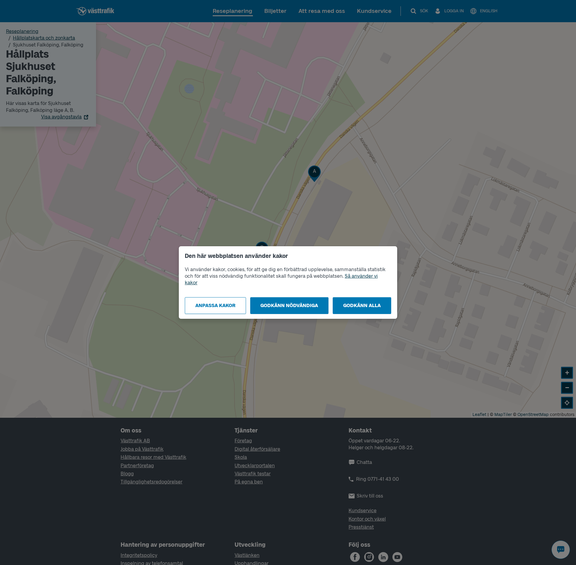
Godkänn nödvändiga (289, 305)
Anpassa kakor (215, 305)
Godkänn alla (362, 305)
